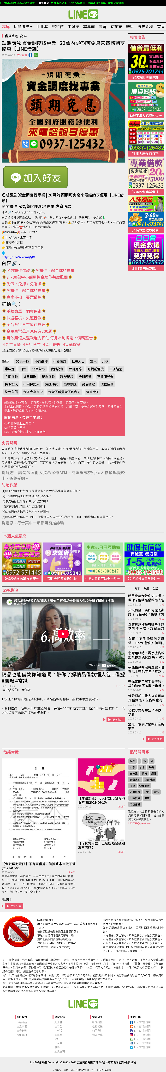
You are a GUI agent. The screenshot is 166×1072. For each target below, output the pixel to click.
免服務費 (85, 376)
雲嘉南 (89, 26)
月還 (105, 361)
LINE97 (120, 686)
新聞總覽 (97, 1022)
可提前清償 (96, 368)
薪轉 (144, 773)
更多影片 (117, 719)
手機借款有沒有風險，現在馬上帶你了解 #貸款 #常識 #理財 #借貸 (146, 669)
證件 (153, 773)
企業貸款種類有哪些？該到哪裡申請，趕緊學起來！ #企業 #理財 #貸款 (146, 626)
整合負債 (11, 391)
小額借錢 (59, 361)
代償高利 (57, 368)
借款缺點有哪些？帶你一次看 (146, 712)
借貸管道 (11, 35)
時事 (137, 588)
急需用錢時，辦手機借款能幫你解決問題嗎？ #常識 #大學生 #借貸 (146, 655)
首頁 (161, 26)
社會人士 (78, 361)
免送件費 (51, 384)
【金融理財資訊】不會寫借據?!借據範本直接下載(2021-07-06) (39, 866)
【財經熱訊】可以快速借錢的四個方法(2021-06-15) (101, 800)
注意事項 (22, 1026)
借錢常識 (97, 1026)
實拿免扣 (92, 391)
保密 (132, 761)
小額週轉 (41, 361)
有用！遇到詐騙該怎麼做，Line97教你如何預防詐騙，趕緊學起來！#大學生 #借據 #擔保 (146, 641)
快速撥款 (144, 786)
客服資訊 (22, 1035)
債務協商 (107, 384)
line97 (160, 604)
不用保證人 (31, 384)
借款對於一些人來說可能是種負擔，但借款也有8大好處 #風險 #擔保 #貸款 (146, 698)
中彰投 (73, 26)
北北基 (42, 26)
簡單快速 (70, 384)
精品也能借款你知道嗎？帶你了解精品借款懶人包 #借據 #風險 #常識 (63, 677)
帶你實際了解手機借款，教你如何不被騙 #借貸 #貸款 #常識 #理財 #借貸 (146, 683)
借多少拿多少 (33, 391)
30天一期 (22, 361)
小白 (147, 792)
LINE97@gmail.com (140, 823)
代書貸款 (38, 368)
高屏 (6, 26)
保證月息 (75, 368)
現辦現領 (66, 376)
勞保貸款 (88, 384)
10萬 (151, 767)
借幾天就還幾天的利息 (64, 391)
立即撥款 (11, 376)
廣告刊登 (22, 1030)
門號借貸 (135, 804)
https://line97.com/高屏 (18, 257)
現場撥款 (48, 376)
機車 (132, 786)
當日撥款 (29, 376)
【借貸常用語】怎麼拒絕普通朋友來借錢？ (101, 845)
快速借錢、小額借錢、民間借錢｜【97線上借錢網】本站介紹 (83, 1003)
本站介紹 (22, 1022)
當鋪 (156, 792)
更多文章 (16, 906)
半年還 (10, 368)
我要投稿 (97, 1035)
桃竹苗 (58, 26)
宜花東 (116, 26)
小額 (132, 767)
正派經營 (115, 368)
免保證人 (11, 384)
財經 (146, 588)
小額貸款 (135, 798)
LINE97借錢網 (142, 1022)
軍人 (93, 361)
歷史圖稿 (145, 26)
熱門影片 (97, 1030)
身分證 (134, 773)
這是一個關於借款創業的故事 (146, 726)
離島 (130, 26)
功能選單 (21, 26)
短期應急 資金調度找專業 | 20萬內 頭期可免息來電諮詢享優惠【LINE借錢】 (83, 14)
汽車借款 (135, 792)
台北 (141, 767)
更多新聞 (157, 739)
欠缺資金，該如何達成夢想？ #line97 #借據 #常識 (146, 612)
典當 (147, 798)
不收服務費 (105, 376)
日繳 (23, 368)
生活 (155, 588)
